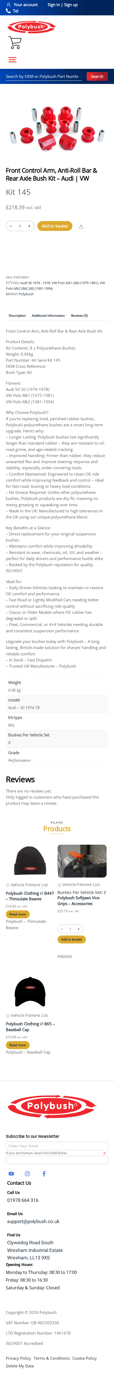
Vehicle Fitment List (29, 884)
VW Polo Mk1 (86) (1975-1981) (75, 282)
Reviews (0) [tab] (79, 315)
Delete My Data (20, 1365)
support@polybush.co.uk (33, 1221)
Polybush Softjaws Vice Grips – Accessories (78, 900)
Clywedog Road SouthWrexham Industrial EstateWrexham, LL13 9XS (35, 1250)
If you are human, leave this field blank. (36, 1153)
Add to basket (55, 226)
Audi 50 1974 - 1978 (35, 282)
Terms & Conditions (52, 1358)
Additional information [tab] (48, 315)
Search (97, 76)
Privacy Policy (18, 1358)
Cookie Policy (84, 1358)
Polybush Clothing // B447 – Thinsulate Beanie (30, 896)
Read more (17, 914)
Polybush (26, 294)
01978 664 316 (22, 1200)
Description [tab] (17, 315)
